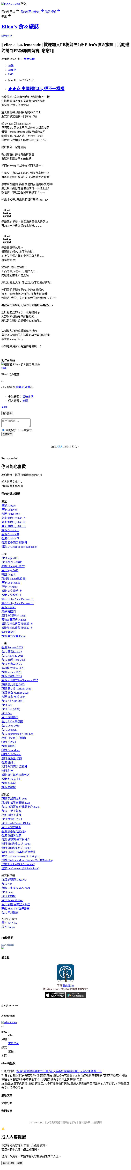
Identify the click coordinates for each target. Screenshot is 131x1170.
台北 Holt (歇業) (10, 709)
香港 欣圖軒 (8, 746)
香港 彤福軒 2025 (11, 676)
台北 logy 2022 (9, 570)
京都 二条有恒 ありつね (15, 887)
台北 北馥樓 (8, 896)
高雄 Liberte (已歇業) (13, 737)
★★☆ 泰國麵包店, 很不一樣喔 (36, 88)
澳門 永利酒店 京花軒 (14, 766)
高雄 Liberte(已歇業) (13, 566)
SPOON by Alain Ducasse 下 (17, 603)
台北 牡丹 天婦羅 (11, 562)
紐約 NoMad (8, 742)
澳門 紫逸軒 (8, 632)
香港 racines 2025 (11, 672)
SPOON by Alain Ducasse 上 (17, 599)
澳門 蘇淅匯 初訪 (11, 758)
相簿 (11, 65)
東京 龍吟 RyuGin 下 (13, 526)
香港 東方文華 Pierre (13, 636)
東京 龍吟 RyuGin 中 (13, 522)
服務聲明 (97, 1122)
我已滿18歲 (8, 1163)
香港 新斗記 (8, 783)
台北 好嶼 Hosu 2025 (13, 659)
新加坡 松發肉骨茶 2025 (15, 802)
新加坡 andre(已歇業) (13, 578)
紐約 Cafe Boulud (11, 754)
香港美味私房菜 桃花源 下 (17, 627)
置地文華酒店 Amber (13, 619)
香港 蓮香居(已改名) (13, 831)
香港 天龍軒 (8, 607)
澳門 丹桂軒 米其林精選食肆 (18, 852)
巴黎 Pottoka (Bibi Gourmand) (18, 864)
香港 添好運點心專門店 (15, 774)
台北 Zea (6, 713)
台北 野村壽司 (9, 717)
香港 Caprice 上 (10, 530)
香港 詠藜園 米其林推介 (15, 839)
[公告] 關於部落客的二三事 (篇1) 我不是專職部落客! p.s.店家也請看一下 (59, 1071)
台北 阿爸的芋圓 (11, 827)
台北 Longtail (9, 729)
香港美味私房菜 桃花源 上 (17, 623)
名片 (11, 74)
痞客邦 (20, 387)
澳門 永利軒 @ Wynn (13, 615)
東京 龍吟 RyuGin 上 (13, 517)
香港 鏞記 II (8, 762)
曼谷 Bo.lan (8, 927)
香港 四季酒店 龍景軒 (14, 542)
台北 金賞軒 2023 (11, 819)
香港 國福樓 (8, 787)
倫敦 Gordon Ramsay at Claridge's (20, 856)
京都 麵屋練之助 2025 (14, 798)
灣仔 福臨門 (8, 611)
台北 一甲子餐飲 (11, 810)
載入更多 (7, 413)
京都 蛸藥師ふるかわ (14, 879)
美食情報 (29, 59)
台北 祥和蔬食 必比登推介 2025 (20, 806)
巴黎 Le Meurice (10, 582)
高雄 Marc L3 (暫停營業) (15, 908)
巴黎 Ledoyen (9, 509)
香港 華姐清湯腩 (11, 835)
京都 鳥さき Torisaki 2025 (16, 688)
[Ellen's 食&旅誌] (2, 948)
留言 (27, 387)
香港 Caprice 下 (10, 538)
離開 (19, 1163)
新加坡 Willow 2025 (12, 668)
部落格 (12, 70)
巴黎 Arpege (8, 505)
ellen (3, 367)
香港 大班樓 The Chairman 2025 (19, 680)
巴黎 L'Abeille (9, 586)
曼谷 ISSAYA (9, 922)
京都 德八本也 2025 (13, 684)
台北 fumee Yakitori (12, 900)
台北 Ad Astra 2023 (12, 700)
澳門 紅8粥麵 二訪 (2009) (16, 843)
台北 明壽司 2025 (11, 663)
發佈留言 (7, 434)
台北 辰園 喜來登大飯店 (15, 904)
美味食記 (28, 396)
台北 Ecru (7, 892)
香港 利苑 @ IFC (11, 779)
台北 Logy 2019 (10, 725)
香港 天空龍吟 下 (11, 595)
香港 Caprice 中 (10, 534)
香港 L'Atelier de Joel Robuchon (19, 546)
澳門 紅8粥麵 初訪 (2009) (16, 847)
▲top (4, 406)
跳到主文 (6, 36)
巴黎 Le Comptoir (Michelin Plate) (20, 868)
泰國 (25, 400)
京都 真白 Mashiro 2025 (15, 692)
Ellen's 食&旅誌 (20, 26)
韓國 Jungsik (8, 574)
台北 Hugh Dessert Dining (16, 823)
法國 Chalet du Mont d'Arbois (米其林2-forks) (27, 860)
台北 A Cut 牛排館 (12, 721)
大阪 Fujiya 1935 (10, 513)
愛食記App (68, 985)
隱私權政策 (84, 1122)
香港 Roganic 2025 (12, 647)
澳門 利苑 (7, 770)
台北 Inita (6, 705)
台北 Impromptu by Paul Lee (17, 733)
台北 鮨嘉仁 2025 (11, 651)
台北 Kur (6, 883)
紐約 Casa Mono (10, 750)
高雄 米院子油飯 (11, 815)
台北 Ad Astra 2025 (12, 655)
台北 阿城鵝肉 (9, 912)
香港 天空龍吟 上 (11, 590)
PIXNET (40, 1122)
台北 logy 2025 (9, 558)
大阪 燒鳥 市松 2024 (13, 696)
